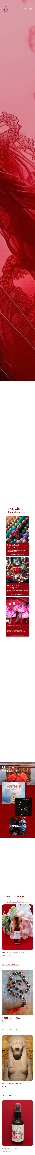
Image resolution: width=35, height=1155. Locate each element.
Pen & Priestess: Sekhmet (12, 1083)
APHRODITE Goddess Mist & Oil (14, 953)
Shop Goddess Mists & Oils (10, 965)
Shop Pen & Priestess (9, 1095)
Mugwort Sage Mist (9, 1148)
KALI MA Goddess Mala (11, 1018)
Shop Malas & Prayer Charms (11, 1030)
